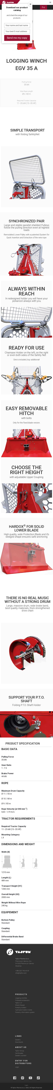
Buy (43, 7)
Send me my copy (17, 37)
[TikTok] (38, 1078)
